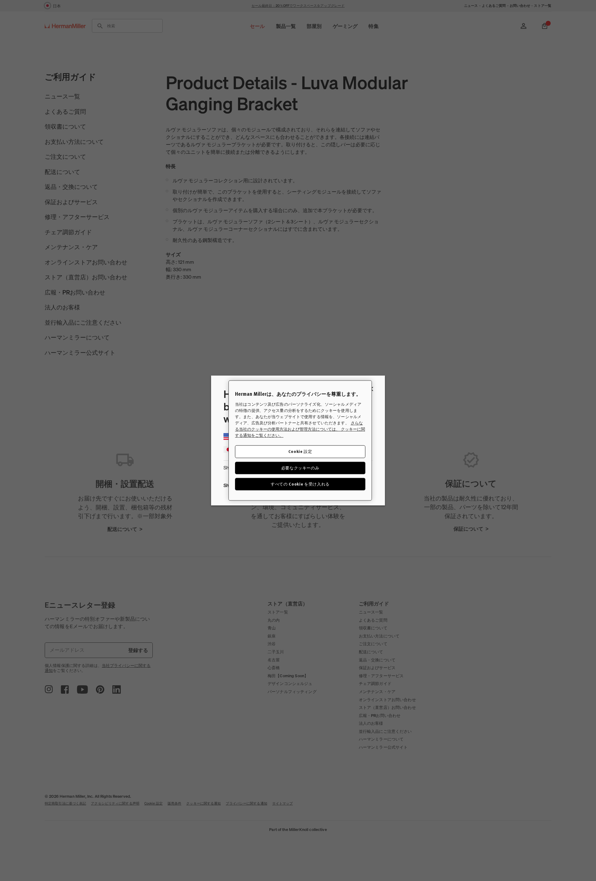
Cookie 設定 (300, 451)
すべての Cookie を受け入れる (300, 484)
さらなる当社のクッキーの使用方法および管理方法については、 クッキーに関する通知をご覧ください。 (300, 429)
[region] (300, 440)
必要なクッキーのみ (300, 468)
